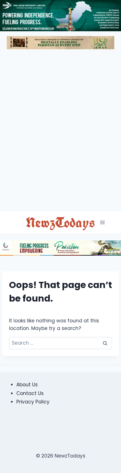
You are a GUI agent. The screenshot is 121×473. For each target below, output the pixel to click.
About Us (27, 384)
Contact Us (30, 393)
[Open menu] (102, 222)
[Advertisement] (60, 132)
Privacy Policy (33, 401)
